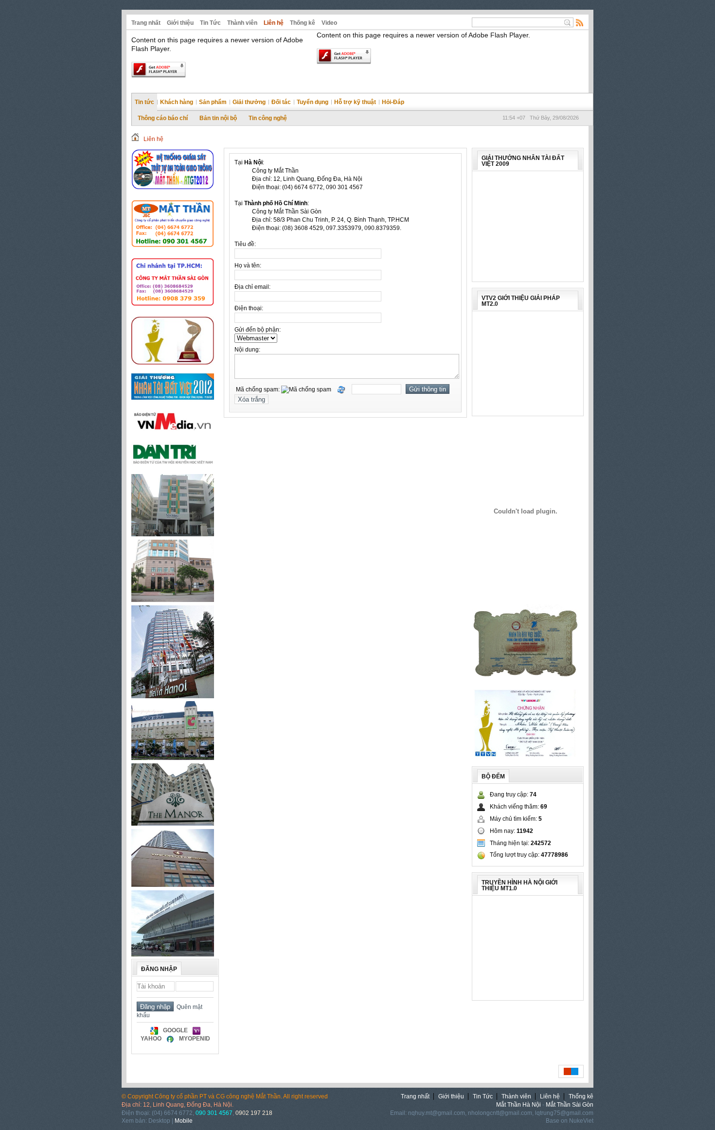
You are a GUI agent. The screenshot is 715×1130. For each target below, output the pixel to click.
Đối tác (281, 102)
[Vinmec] (172, 534)
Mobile (184, 1120)
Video (329, 22)
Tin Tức (210, 22)
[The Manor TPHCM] (172, 823)
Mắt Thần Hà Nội (518, 1104)
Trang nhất (146, 22)
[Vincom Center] (172, 885)
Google (175, 1030)
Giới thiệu (180, 22)
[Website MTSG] (172, 311)
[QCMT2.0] (525, 511)
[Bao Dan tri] (172, 468)
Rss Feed (580, 22)
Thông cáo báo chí (163, 118)
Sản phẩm (213, 102)
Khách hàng (176, 102)
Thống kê (302, 22)
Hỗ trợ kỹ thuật (355, 102)
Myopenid (194, 1038)
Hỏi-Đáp (393, 102)
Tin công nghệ (268, 118)
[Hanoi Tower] (172, 600)
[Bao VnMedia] (172, 431)
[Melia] (172, 696)
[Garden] (172, 758)
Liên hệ (274, 22)
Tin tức (144, 102)
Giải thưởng (249, 102)
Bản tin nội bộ (218, 118)
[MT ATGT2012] (172, 194)
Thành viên (242, 22)
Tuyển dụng (312, 102)
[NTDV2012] (172, 402)
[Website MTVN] (172, 252)
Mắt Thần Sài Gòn (569, 1104)
